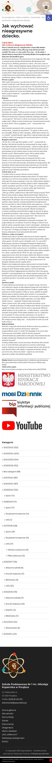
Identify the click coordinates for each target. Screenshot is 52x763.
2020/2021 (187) (11, 484)
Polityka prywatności (40, 754)
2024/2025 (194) (11, 459)
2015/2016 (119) (10, 592)
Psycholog (35, 17)
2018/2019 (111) (10, 502)
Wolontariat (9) (13, 628)
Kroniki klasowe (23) (15, 604)
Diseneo (26, 754)
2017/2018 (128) (10, 526)
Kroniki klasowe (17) (15, 574)
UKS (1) (9, 520)
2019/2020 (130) (11, 490)
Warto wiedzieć (22, 17)
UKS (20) (10, 586)
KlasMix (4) (11, 610)
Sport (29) (10, 532)
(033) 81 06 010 (15, 699)
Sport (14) (10, 495)
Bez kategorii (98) (12, 471)
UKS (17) (9, 544)
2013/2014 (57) (10, 634)
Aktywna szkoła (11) (15, 598)
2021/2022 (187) (11, 478)
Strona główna (8, 17)
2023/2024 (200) (11, 453)
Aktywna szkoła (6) (14, 568)
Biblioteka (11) (12, 616)
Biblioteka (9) (12, 580)
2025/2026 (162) (11, 465)
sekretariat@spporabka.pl (14, 703)
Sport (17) (10, 507)
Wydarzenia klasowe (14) (17, 514)
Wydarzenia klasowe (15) (17, 538)
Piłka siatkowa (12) (16, 556)
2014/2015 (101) (10, 622)
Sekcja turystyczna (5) (18, 550)
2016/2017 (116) (10, 562)
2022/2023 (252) (11, 447)
